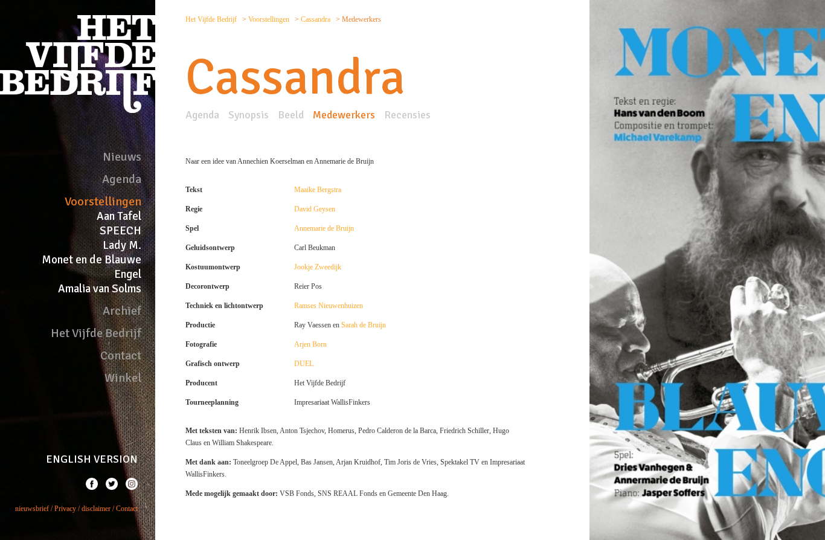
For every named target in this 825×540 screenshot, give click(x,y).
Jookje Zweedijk (317, 267)
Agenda (121, 179)
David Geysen (314, 209)
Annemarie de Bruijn (324, 228)
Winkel (122, 377)
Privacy (65, 508)
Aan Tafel (119, 216)
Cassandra (316, 19)
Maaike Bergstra (317, 189)
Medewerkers (344, 114)
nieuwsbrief (32, 508)
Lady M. (122, 245)
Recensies (407, 114)
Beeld (291, 114)
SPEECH (120, 230)
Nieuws (122, 156)
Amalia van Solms (99, 288)
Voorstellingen (103, 201)
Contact (120, 355)
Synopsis (248, 114)
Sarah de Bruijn (363, 325)
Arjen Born (310, 344)
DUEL (303, 363)
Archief (122, 310)
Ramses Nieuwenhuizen (328, 305)
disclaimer (96, 508)
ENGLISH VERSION (92, 459)
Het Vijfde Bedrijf (96, 333)
